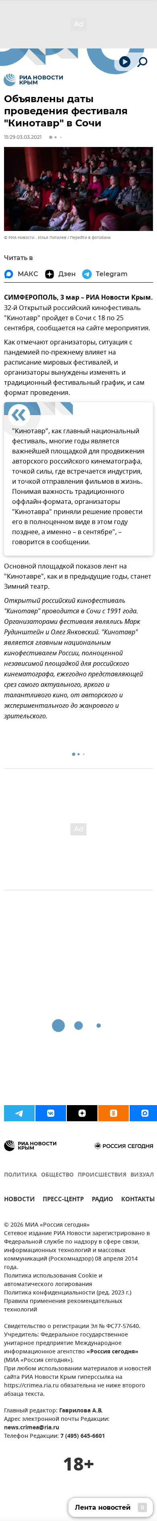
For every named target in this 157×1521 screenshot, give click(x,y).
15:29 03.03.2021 (22, 137)
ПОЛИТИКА (20, 1175)
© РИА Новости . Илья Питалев (35, 238)
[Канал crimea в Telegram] (19, 1113)
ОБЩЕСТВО (57, 1175)
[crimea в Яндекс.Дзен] (82, 1113)
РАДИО (102, 1200)
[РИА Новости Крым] (33, 80)
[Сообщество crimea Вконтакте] (50, 1113)
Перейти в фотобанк (90, 238)
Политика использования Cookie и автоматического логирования (53, 1280)
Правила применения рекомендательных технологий (63, 1306)
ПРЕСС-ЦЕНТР (63, 1200)
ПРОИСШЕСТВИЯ (102, 1175)
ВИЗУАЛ (142, 1175)
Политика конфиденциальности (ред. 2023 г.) (67, 1293)
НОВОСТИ (19, 1200)
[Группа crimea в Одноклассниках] (113, 1113)
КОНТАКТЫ (138, 1200)
